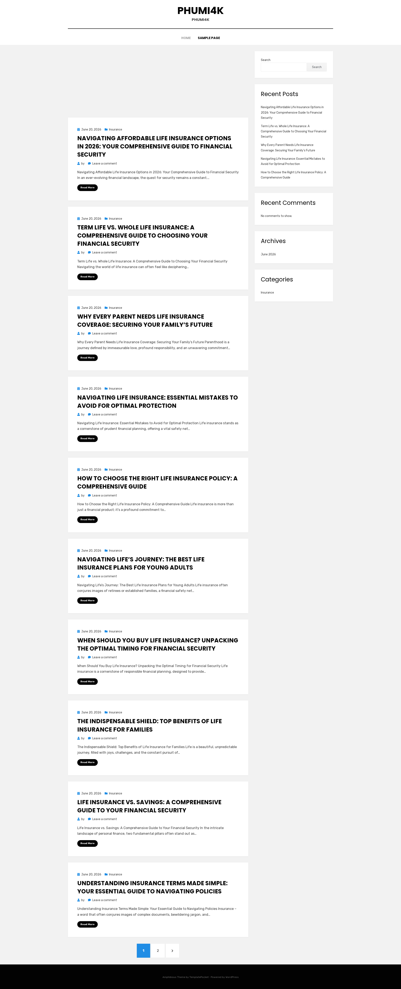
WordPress (232, 977)
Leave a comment (104, 163)
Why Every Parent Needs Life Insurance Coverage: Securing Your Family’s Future (145, 321)
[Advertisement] (158, 82)
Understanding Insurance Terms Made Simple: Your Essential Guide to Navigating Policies (152, 887)
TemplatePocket (199, 977)
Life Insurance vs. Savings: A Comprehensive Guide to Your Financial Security (149, 806)
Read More (87, 187)
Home (186, 38)
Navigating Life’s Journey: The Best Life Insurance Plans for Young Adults (140, 563)
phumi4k (200, 11)
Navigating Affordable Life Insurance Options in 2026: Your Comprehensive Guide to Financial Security (154, 146)
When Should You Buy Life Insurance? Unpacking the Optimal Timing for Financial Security (157, 644)
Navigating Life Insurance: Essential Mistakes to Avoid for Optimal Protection (157, 402)
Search (265, 60)
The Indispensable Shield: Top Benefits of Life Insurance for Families (149, 725)
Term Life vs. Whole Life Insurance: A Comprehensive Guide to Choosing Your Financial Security (142, 235)
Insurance (115, 129)
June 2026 (268, 254)
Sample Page (209, 38)
